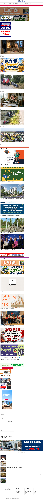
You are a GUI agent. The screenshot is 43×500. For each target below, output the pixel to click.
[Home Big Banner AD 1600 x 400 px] (21, 445)
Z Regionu (2, 143)
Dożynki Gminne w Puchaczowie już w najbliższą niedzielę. (6, 72)
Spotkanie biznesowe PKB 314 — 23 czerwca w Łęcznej (6, 164)
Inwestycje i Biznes (15, 3)
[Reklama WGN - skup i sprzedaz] (7, 383)
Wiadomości (9, 3)
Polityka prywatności (36, 493)
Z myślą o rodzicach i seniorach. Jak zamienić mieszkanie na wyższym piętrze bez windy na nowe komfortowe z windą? (12, 198)
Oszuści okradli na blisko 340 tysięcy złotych (6, 6)
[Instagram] (38, 497)
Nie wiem (3, 425)
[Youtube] (37, 497)
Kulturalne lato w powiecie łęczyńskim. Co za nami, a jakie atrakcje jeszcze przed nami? (9, 274)
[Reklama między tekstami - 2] (14, 365)
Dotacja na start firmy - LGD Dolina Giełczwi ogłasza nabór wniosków (7, 181)
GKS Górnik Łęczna (27, 493)
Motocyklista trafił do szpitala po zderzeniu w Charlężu (6, 125)
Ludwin (2, 436)
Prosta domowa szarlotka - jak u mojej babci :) (12, 461)
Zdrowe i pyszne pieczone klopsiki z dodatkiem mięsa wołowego (14, 467)
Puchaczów (10, 436)
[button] (37, 1)
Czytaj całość (2, 56)
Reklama (35, 492)
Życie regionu (21, 3)
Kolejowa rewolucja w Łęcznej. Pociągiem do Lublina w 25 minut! (7, 232)
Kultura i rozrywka (3, 437)
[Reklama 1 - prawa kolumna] (7, 373)
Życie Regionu (17, 492)
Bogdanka (26, 492)
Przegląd (5, 3)
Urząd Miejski (5, 436)
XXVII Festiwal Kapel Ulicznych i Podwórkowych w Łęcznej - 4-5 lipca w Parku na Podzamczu (10, 359)
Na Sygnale (2, 55)
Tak (2, 423)
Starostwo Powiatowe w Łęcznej (28, 491)
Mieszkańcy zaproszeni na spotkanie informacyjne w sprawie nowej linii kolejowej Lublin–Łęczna (10, 215)
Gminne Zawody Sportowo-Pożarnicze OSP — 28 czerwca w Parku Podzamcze (8, 342)
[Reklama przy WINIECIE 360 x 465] (7, 29)
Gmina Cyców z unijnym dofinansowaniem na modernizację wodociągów (8, 249)
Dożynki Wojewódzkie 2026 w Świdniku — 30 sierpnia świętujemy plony (7, 308)
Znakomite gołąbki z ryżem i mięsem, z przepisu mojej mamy (14, 473)
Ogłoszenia (26, 3)
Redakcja (35, 491)
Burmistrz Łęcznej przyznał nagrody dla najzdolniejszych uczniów (7, 325)
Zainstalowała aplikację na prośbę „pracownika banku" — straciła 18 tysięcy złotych (9, 107)
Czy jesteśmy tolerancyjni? (7, 18)
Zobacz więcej (21, 484)
